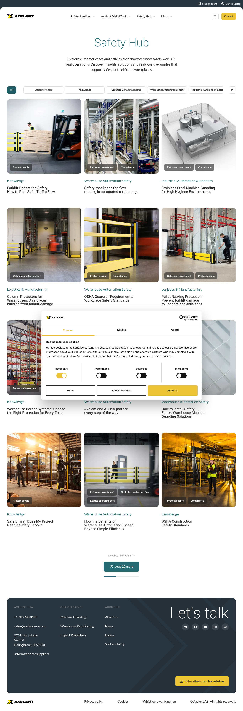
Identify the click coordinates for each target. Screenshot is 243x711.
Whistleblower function (159, 701)
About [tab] (175, 329)
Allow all (172, 390)
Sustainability (115, 644)
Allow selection (121, 390)
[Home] (20, 16)
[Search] (215, 16)
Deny (70, 390)
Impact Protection (73, 635)
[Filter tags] (232, 90)
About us (111, 617)
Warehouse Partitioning (77, 626)
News (109, 626)
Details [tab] (121, 329)
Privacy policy (93, 701)
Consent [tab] (68, 330)
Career (110, 635)
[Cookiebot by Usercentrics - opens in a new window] (182, 318)
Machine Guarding (73, 617)
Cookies (123, 701)
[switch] (101, 375)
